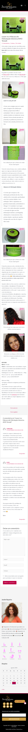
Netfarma (14, 394)
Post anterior (14, 408)
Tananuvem (18, 729)
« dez (3, 689)
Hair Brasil (22, 74)
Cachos (13, 43)
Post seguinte (14, 412)
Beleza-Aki (6, 74)
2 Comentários (5, 43)
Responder (22, 453)
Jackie (8, 462)
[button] (21, 5)
